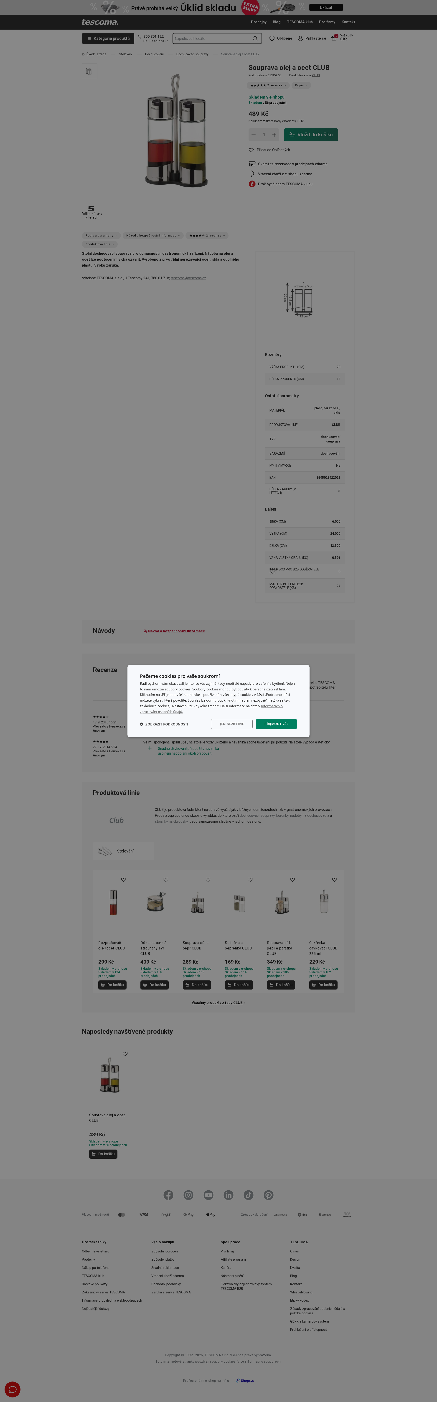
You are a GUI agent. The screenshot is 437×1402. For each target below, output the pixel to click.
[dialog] (218, 701)
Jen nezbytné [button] (232, 724)
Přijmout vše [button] (276, 724)
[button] (164, 724)
